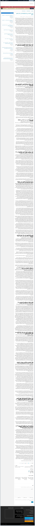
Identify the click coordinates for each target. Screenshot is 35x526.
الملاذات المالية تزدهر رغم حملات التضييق (8, 29)
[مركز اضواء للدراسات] (31, 3)
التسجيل (19, 0)
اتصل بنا (23, 0)
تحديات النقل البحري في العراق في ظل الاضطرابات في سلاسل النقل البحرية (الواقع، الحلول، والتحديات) (7, 48)
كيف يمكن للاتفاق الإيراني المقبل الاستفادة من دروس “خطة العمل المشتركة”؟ (14, 8)
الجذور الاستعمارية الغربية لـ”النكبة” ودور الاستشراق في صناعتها (18, 478)
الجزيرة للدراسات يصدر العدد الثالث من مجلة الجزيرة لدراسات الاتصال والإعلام (29, 466)
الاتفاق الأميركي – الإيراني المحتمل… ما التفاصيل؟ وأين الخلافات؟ (30, 478)
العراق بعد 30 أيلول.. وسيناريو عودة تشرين (25, 8)
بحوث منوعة (11, 44)
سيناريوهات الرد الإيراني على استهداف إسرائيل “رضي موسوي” (19, 466)
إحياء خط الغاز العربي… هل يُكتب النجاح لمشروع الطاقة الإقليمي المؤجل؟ (7, 25)
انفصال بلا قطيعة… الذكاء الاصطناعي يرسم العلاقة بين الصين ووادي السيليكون (8, 43)
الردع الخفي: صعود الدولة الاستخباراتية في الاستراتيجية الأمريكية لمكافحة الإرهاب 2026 (8, 58)
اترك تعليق (24, 16)
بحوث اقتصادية (11, 26)
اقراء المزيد (12, 27)
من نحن (21, 0)
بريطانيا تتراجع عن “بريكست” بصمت (9, 38)
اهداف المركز (26, 0)
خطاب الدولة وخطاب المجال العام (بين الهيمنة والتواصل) (8, 53)
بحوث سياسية (27, 16)
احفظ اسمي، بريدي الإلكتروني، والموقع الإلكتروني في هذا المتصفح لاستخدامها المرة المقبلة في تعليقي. (24, 500)
